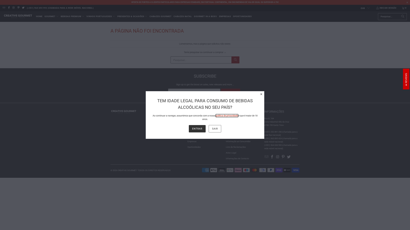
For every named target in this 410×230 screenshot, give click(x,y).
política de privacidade (227, 115)
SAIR (215, 128)
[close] (261, 94)
